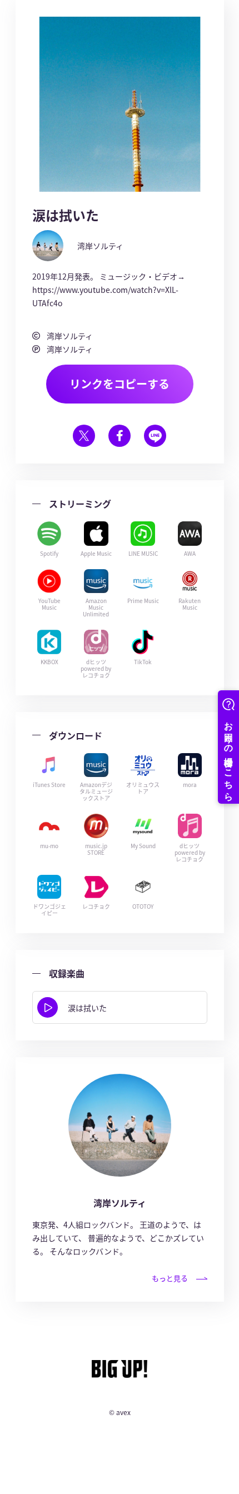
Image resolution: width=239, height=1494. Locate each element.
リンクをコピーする (119, 384)
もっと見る (170, 1278)
